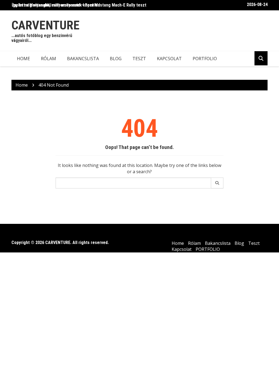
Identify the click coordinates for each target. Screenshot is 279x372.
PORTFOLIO (205, 59)
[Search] (217, 183)
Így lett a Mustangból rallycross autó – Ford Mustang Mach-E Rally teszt (79, 5)
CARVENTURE (45, 25)
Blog (116, 59)
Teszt (139, 59)
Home (23, 59)
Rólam (48, 59)
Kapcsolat (169, 59)
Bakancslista (83, 59)
